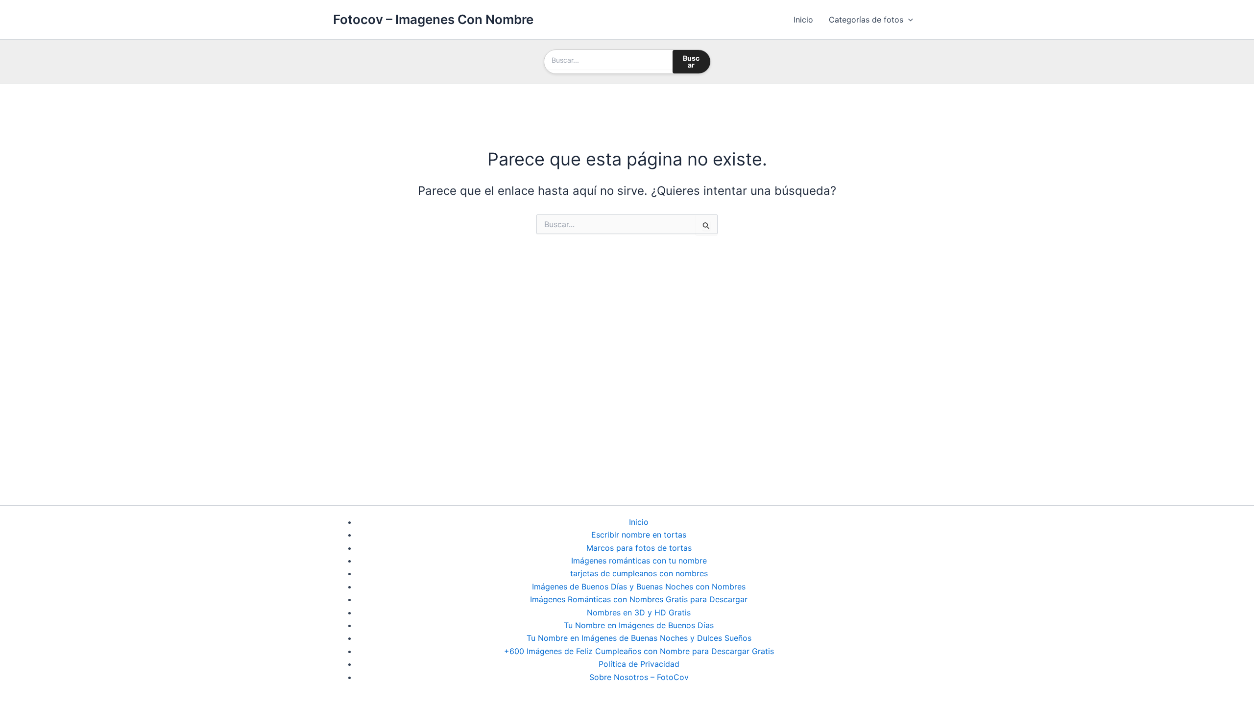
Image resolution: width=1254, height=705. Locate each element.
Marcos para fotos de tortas (639, 548)
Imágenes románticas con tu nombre (639, 560)
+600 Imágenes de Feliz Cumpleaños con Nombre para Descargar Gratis (639, 651)
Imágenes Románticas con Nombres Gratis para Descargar (639, 599)
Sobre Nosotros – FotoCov (639, 677)
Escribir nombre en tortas (638, 535)
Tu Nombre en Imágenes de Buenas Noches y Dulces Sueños (639, 638)
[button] (908, 19)
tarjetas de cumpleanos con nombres (639, 573)
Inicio (803, 19)
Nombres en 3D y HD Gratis (639, 612)
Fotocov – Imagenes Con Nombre (433, 19)
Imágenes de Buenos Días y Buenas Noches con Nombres (639, 586)
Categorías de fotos (866, 19)
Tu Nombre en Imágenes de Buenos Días (639, 625)
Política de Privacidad (639, 664)
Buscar (691, 61)
